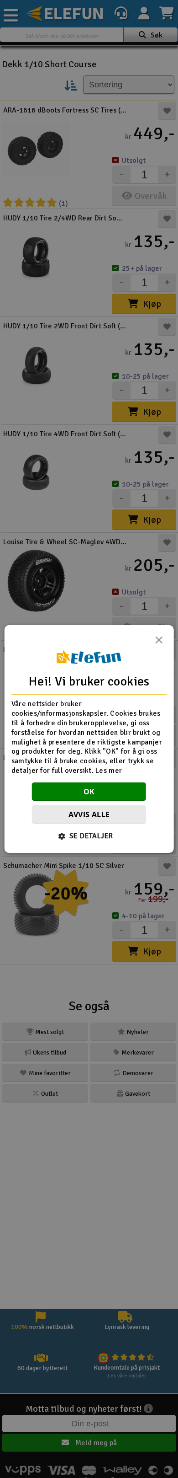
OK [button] (89, 792)
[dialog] (89, 739)
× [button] (158, 642)
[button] (89, 835)
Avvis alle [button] (89, 814)
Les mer (108, 770)
